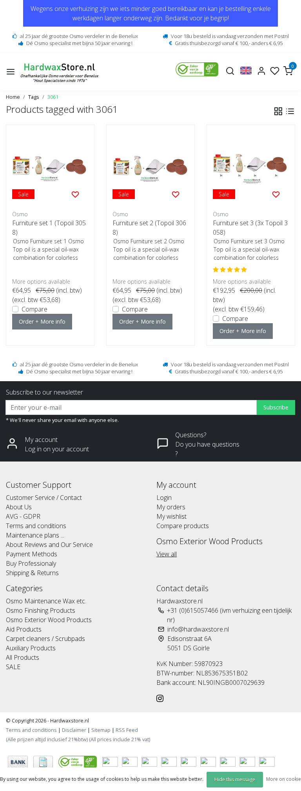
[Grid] (278, 111)
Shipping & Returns (32, 572)
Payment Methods (31, 554)
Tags (33, 96)
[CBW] (78, 761)
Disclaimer (74, 729)
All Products (22, 657)
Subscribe (275, 407)
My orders (170, 507)
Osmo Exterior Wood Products (49, 619)
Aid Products (24, 629)
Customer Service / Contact (44, 497)
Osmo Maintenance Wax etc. (46, 601)
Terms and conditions (36, 525)
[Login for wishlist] (75, 194)
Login (164, 497)
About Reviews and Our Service (49, 544)
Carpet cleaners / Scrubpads (45, 638)
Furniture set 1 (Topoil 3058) (49, 228)
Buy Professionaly (31, 563)
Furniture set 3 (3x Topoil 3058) (250, 228)
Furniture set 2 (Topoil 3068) (149, 228)
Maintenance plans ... (35, 535)
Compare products (182, 525)
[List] (290, 111)
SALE (13, 666)
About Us (19, 507)
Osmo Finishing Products (40, 610)
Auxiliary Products (31, 648)
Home (13, 96)
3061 (52, 96)
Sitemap (101, 729)
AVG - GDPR (23, 516)
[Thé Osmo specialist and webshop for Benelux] (60, 71)
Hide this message (234, 779)
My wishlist (171, 516)
